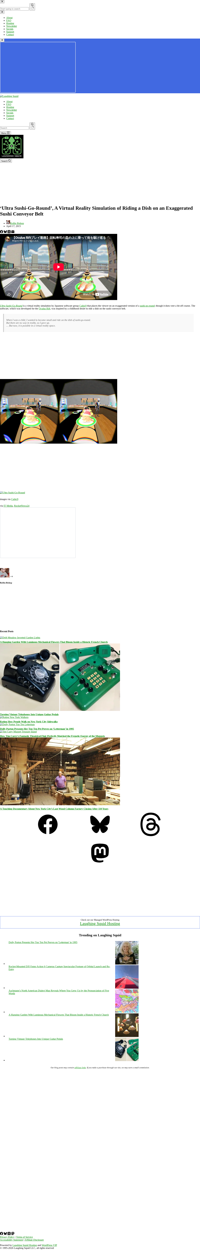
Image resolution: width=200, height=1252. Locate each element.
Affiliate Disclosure (34, 1240)
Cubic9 (83, 305)
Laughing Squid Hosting (100, 923)
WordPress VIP (49, 1245)
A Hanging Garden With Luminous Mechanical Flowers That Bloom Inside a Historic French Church (54, 642)
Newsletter (11, 110)
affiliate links (80, 1067)
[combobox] (14, 128)
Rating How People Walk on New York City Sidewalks (29, 721)
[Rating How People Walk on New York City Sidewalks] (14, 717)
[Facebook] (2, 232)
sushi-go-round (147, 305)
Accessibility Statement (11, 1240)
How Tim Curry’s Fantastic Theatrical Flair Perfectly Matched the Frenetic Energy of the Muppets (52, 736)
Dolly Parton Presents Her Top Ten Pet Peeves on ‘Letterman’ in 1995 (37, 728)
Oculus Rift (44, 308)
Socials (9, 112)
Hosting (10, 107)
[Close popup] (2, 40)
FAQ (8, 104)
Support (10, 115)
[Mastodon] (100, 864)
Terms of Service (24, 1237)
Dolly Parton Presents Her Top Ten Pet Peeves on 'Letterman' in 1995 (43, 942)
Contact (10, 118)
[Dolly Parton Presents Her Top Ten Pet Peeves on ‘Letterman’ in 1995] (17, 724)
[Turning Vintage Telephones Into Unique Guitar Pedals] (60, 710)
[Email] (12, 232)
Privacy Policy (7, 1237)
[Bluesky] (6, 232)
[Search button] (32, 126)
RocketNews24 (21, 505)
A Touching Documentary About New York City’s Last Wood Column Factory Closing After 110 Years (54, 808)
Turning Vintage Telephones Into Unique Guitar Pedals (29, 714)
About (9, 101)
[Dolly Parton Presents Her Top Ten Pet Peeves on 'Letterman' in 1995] (127, 963)
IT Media (8, 505)
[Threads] (9, 232)
